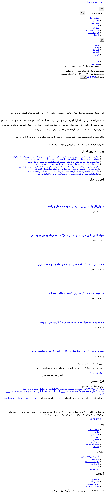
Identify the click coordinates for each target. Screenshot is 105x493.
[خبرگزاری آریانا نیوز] (90, 9)
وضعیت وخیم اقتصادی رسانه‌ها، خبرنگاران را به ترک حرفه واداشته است (68, 351)
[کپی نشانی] (83, 77)
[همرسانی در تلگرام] (93, 77)
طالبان (96, 20)
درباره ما (95, 479)
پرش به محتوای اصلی (95, 2)
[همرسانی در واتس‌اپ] (95, 77)
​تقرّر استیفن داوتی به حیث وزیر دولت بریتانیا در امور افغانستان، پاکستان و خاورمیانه (63, 162)
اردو (97, 54)
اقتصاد (96, 35)
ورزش (96, 28)
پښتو (97, 47)
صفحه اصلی (93, 18)
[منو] (101, 9)
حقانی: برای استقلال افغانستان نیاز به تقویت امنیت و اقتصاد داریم (71, 264)
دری (97, 45)
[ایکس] (100, 419)
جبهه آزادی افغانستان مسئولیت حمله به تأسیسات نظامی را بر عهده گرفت (67, 164)
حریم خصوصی (92, 484)
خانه (97, 61)
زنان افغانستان (92, 33)
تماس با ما (94, 481)
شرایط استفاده (92, 486)
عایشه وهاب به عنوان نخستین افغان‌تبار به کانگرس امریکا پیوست (71, 322)
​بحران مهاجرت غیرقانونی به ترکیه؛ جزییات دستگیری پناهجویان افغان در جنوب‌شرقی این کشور (59, 166)
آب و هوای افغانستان (90, 457)
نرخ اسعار (95, 459)
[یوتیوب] (93, 419)
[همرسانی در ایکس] (88, 77)
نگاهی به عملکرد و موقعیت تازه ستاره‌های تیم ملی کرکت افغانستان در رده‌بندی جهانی (63, 171)
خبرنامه (95, 466)
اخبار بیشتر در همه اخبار (52, 375)
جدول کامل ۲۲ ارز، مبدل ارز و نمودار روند (21, 398)
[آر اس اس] (91, 419)
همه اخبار (95, 23)
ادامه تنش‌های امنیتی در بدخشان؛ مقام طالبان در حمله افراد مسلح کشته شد (67, 169)
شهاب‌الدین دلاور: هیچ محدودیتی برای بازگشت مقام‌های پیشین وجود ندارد (67, 235)
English (96, 50)
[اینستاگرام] (98, 419)
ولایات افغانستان (92, 462)
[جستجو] (82, 13)
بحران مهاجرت (92, 30)
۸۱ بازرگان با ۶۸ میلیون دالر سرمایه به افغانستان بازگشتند (75, 206)
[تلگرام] (96, 419)
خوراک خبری (93, 469)
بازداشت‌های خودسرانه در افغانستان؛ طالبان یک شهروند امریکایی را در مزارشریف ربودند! (61, 159)
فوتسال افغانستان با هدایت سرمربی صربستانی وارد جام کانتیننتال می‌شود (67, 174)
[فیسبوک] (103, 419)
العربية (96, 52)
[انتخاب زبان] (102, 40)
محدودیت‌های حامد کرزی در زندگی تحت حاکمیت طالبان (76, 293)
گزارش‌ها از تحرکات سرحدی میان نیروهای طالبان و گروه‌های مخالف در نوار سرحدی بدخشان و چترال (56, 157)
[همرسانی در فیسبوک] (90, 77)
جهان (96, 25)
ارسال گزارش (98, 373)
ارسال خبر (94, 464)
